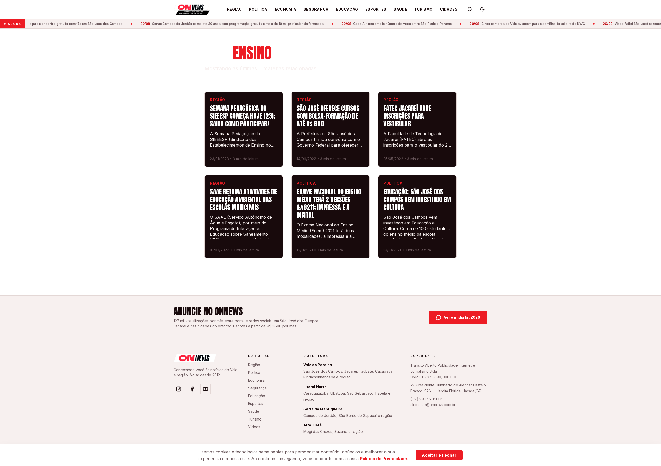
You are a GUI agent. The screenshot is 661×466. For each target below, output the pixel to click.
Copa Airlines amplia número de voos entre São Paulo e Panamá (391, 24)
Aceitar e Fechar (439, 455)
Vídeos (254, 427)
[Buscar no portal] (470, 9)
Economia (285, 9)
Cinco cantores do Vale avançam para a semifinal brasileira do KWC (521, 24)
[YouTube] (205, 389)
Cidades (449, 9)
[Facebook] (192, 389)
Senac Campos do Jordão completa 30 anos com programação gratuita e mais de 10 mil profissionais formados (226, 24)
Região (234, 9)
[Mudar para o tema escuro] (482, 9)
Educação (347, 9)
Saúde (400, 9)
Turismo (423, 9)
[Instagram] (179, 389)
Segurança (316, 9)
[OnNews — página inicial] (192, 9)
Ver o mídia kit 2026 (462, 317)
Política (258, 9)
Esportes (376, 9)
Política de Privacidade (383, 458)
